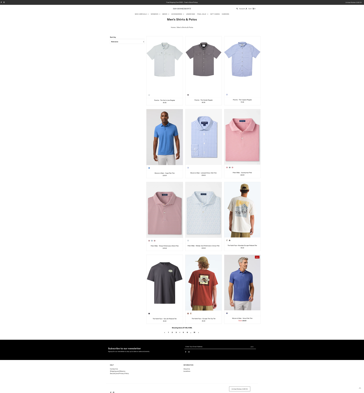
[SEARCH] (237, 8)
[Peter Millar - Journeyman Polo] (242, 137)
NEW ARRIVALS (141, 14)
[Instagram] (4, 2)
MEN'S (164, 14)
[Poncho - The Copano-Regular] (242, 64)
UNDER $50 (190, 14)
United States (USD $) (354, 2)
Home (173, 27)
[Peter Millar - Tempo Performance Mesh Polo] (164, 210)
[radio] (149, 95)
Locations (186, 371)
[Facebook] (1, 2)
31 (194, 332)
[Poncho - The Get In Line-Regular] (164, 64)
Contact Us (114, 369)
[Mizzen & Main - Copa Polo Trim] (164, 137)
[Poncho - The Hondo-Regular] (203, 64)
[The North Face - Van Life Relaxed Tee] (164, 283)
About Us (186, 369)
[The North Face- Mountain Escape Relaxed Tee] (242, 209)
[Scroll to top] (360, 388)
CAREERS (225, 14)
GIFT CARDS (215, 14)
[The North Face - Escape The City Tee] (203, 283)
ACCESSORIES (176, 14)
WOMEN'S (154, 14)
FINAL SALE (201, 14)
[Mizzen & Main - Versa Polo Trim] (242, 282)
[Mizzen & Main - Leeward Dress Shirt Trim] (203, 137)
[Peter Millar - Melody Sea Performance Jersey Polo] (203, 210)
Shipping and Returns (117, 371)
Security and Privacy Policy (119, 373)
